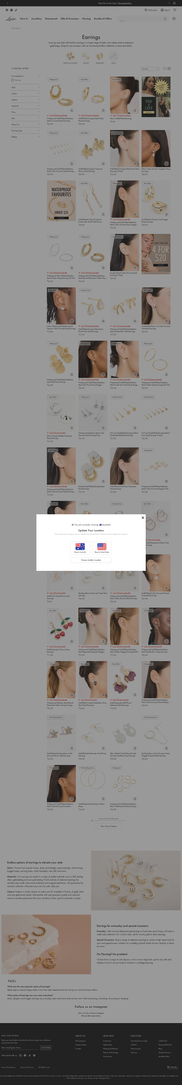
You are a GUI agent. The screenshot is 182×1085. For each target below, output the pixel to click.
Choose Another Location (91, 560)
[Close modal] (143, 517)
